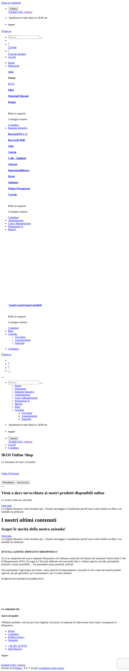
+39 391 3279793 (17, 645)
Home (11, 631)
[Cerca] (41, 37)
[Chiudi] (2, 377)
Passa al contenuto (11, 2)
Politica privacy (16, 637)
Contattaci (13, 125)
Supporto (13, 640)
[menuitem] (16, 12)
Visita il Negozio (10, 473)
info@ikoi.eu (15, 648)
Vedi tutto (6, 505)
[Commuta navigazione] (9, 371)
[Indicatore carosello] (2, 486)
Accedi (12, 57)
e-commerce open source (51, 668)
